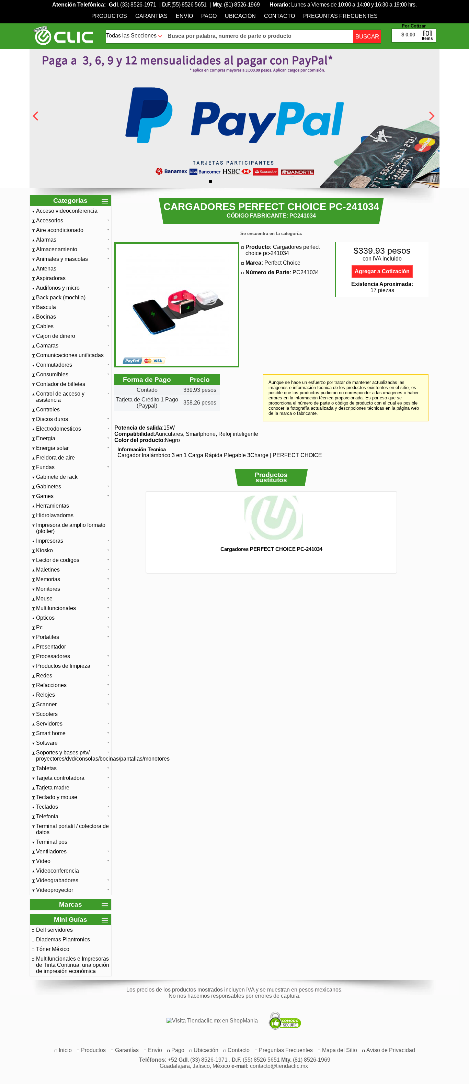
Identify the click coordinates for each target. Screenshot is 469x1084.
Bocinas (46, 317)
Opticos (45, 618)
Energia (45, 438)
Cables (45, 326)
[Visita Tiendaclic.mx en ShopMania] (209, 1021)
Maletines (48, 570)
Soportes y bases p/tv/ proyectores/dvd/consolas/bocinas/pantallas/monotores (73, 756)
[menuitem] (109, 16)
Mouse (44, 598)
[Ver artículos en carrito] (413, 30)
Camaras (47, 346)
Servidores (49, 724)
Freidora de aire (55, 458)
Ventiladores (51, 851)
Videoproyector (54, 890)
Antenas (46, 269)
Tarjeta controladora (60, 778)
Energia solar (52, 448)
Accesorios (49, 220)
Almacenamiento (56, 249)
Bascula (46, 307)
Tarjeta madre (52, 787)
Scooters (47, 714)
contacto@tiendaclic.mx (279, 1066)
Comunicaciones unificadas (70, 355)
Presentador (51, 647)
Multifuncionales (56, 608)
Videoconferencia (57, 871)
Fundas (45, 467)
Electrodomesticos (58, 429)
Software (47, 743)
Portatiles (47, 637)
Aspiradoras (51, 278)
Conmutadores (54, 365)
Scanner (46, 704)
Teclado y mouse (56, 797)
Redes (44, 675)
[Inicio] (63, 35)
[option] (271, 523)
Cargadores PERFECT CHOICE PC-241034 (271, 549)
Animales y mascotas (62, 259)
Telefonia (47, 816)
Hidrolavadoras (54, 515)
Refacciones (51, 685)
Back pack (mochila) (60, 297)
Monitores (48, 589)
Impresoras (49, 541)
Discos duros (52, 419)
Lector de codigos (57, 560)
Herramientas (52, 506)
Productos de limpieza (63, 666)
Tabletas (46, 768)
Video (43, 861)
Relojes (45, 695)
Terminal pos (51, 842)
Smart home (51, 733)
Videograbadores (57, 880)
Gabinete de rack (57, 477)
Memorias (48, 579)
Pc (39, 627)
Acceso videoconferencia (67, 211)
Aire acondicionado (59, 230)
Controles (48, 409)
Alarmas (46, 240)
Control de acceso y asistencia (60, 397)
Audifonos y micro (58, 288)
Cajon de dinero (55, 336)
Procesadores (53, 656)
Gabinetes (48, 486)
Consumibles (52, 374)
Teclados (47, 807)
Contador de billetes (60, 384)
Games (45, 496)
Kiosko (44, 550)
